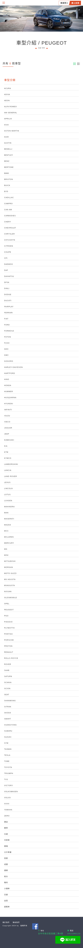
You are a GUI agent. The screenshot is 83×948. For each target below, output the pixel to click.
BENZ (6, 161)
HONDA (7, 385)
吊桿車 (7, 840)
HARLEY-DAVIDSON (13, 367)
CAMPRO (8, 203)
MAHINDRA (9, 507)
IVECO (7, 422)
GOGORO (8, 361)
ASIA (6, 125)
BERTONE (9, 167)
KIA (5, 446)
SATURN (8, 676)
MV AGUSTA (10, 579)
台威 (6, 834)
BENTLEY (8, 155)
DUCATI (7, 300)
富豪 (6, 858)
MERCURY (9, 543)
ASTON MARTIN (11, 131)
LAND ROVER (10, 476)
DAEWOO (8, 264)
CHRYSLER (9, 234)
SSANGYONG (10, 725)
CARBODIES (10, 216)
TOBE (7, 761)
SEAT (6, 694)
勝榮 (6, 828)
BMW (6, 173)
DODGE (7, 294)
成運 (6, 864)
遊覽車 (7, 907)
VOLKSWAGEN (11, 791)
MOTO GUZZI (10, 573)
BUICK (7, 185)
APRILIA (8, 119)
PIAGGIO (8, 622)
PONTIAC (8, 634)
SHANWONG (10, 701)
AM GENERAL (10, 113)
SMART (7, 719)
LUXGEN (8, 500)
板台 (6, 876)
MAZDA (7, 525)
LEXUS (7, 482)
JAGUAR (8, 428)
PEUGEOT (9, 610)
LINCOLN (8, 488)
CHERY (7, 222)
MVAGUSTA (9, 585)
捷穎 (6, 870)
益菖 (6, 901)
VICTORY (8, 785)
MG (5, 549)
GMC (6, 355)
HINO (6, 379)
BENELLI (8, 149)
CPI (6, 258)
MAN (6, 513)
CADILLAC (9, 197)
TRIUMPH (8, 773)
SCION (7, 688)
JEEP (6, 434)
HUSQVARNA (10, 397)
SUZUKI (7, 737)
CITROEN (8, 246)
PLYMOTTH (9, 628)
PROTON (8, 646)
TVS (6, 779)
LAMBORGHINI (11, 464)
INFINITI (8, 410)
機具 (6, 882)
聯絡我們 (16, 922)
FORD (7, 325)
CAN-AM (8, 210)
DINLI (6, 288)
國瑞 (6, 846)
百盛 (6, 895)
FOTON (7, 337)
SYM (6, 743)
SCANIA (8, 682)
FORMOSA (9, 331)
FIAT (6, 319)
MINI (6, 555)
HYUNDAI (8, 404)
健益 (6, 822)
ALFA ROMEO (10, 106)
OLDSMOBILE (10, 597)
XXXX (6, 804)
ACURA (7, 88)
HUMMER (8, 391)
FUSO (7, 343)
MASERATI (9, 519)
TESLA (7, 755)
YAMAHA (8, 810)
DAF (6, 270)
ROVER (7, 664)
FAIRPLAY (9, 307)
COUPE (7, 252)
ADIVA (7, 94)
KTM (6, 452)
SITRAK (7, 707)
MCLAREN (9, 537)
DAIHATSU (9, 276)
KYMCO (7, 458)
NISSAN (8, 591)
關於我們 (6, 922)
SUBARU (8, 731)
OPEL (6, 604)
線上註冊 (75, 3)
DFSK (6, 282)
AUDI (6, 137)
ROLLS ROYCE (11, 658)
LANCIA (7, 470)
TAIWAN (8, 749)
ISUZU (7, 416)
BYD (6, 191)
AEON (7, 100)
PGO (6, 616)
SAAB (6, 670)
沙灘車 (7, 888)
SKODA (7, 713)
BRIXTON (8, 179)
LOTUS (7, 494)
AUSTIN (7, 143)
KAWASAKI (9, 440)
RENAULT (8, 652)
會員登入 (64, 3)
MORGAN (8, 567)
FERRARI (8, 313)
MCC (6, 531)
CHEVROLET (10, 228)
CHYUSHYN (9, 240)
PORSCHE (9, 640)
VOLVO (7, 798)
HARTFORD (9, 373)
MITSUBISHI (10, 561)
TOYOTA (8, 767)
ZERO (7, 816)
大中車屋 (8, 852)
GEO (6, 349)
